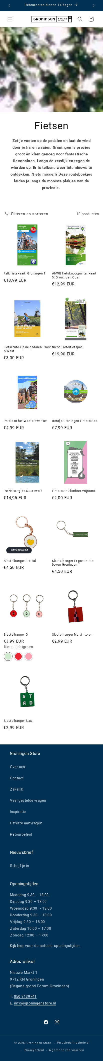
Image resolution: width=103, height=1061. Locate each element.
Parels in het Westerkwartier (25, 421)
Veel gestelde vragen (28, 800)
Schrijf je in (19, 866)
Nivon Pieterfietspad (67, 347)
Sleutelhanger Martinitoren (72, 634)
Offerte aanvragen (26, 823)
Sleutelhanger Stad (18, 721)
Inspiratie (18, 812)
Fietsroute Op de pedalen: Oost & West (27, 349)
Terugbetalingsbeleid (73, 1042)
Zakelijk (16, 789)
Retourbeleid (21, 834)
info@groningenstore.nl (35, 1003)
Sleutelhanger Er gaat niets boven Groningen (73, 563)
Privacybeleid (34, 1050)
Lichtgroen (8, 656)
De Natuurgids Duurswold (23, 491)
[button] (10, 19)
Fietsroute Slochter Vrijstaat (73, 491)
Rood (18, 656)
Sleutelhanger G (16, 634)
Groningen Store (38, 1042)
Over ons (17, 767)
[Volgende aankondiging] (93, 5)
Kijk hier (17, 945)
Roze (28, 656)
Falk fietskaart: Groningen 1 (25, 273)
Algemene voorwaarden (66, 1050)
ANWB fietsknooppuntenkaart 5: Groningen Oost (74, 275)
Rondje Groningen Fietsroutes (75, 421)
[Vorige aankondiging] (9, 5)
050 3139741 (25, 996)
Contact (17, 778)
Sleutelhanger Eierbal (20, 561)
